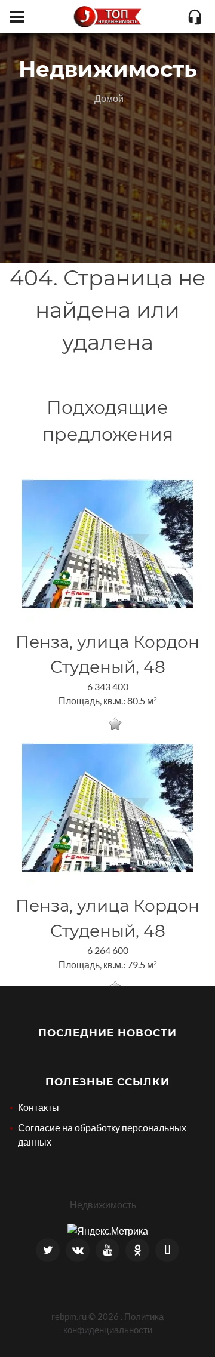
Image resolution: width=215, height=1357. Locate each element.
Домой (109, 98)
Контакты (38, 1107)
